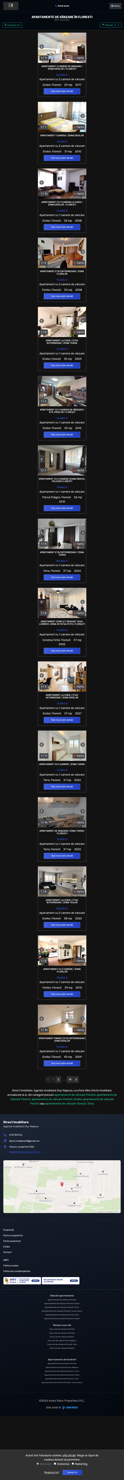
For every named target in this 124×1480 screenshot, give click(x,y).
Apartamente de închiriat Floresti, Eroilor (62, 1375)
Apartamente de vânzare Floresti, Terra (62, 1307)
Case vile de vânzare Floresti (62, 1329)
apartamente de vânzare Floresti (74, 1095)
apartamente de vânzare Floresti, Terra (69, 1103)
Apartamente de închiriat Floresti (62, 1363)
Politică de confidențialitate (16, 1271)
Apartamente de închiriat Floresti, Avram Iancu (62, 1382)
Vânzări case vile (62, 1325)
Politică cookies (11, 1265)
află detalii (69, 1455)
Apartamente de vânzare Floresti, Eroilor (62, 1303)
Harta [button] (80, 58)
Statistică (63, 1464)
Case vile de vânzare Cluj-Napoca (62, 1341)
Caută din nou (13, 25)
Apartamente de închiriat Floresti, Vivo (62, 1379)
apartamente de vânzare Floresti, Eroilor (57, 1099)
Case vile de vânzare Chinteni (62, 1333)
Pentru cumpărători (13, 1235)
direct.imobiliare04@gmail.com (24, 1141)
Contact (7, 1252)
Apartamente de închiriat (62, 1359)
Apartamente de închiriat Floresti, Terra (62, 1371)
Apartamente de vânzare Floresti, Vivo (62, 1315)
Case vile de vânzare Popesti (62, 1348)
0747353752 (15, 1135)
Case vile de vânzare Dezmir (62, 1337)
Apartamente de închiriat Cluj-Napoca (62, 1367)
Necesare (46, 1464)
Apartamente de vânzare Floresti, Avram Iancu (62, 1311)
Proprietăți (8, 1230)
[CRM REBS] (70, 1407)
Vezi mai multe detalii (62, 91)
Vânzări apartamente (62, 1295)
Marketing (81, 1464)
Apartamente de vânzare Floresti (62, 1300)
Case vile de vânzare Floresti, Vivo (62, 1344)
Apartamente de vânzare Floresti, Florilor (62, 1318)
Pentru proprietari (12, 1241)
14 (70, 1079)
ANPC (6, 1260)
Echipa (6, 1246)
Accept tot (72, 1472)
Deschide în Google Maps (25, 1152)
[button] (118, 25)
